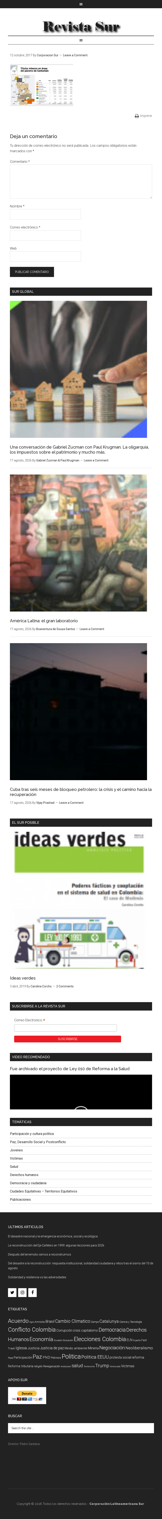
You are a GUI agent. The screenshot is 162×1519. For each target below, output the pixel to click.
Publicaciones (20, 1200)
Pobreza (56, 1357)
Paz (37, 1356)
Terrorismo (89, 1366)
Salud (14, 1167)
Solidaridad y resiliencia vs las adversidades (37, 1277)
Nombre (17, 206)
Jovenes (16, 1150)
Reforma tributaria (20, 1366)
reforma (138, 1357)
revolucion (66, 1366)
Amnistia (40, 1321)
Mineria (93, 1348)
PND (46, 1357)
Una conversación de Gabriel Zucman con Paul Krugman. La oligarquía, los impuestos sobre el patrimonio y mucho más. (79, 450)
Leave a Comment (75, 55)
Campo (95, 1321)
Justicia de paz (52, 1348)
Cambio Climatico (72, 1321)
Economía (41, 1339)
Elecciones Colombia (100, 1339)
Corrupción (64, 1330)
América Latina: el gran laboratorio (44, 620)
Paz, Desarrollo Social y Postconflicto (38, 1142)
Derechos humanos (24, 1175)
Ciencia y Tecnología (130, 1321)
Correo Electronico (29, 1021)
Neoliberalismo (139, 1348)
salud (77, 1365)
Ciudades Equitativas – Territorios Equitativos (43, 1191)
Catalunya (109, 1321)
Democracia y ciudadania (28, 1183)
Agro (31, 1322)
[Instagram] (22, 1292)
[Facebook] (32, 1292)
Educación (68, 1340)
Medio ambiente (76, 1348)
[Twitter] (12, 1292)
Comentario (20, 162)
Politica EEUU (95, 1357)
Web (13, 248)
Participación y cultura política (32, 1134)
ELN (129, 1340)
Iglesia (21, 1348)
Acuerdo (18, 1320)
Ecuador (58, 1340)
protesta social (120, 1357)
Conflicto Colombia (32, 1329)
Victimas (16, 1158)
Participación (23, 1357)
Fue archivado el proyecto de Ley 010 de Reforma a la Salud (70, 1068)
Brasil (49, 1321)
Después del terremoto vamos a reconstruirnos (39, 1254)
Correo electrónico (25, 227)
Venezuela (115, 1366)
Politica (71, 1356)
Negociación (112, 1348)
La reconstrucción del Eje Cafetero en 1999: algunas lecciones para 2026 (56, 1245)
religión (38, 1366)
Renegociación (51, 1366)
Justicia (33, 1348)
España (137, 1340)
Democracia (112, 1330)
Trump (102, 1365)
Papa (10, 1357)
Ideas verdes (23, 978)
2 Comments (65, 986)
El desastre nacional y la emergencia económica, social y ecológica (53, 1236)
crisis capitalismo (85, 1330)
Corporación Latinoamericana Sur (81, 26)
